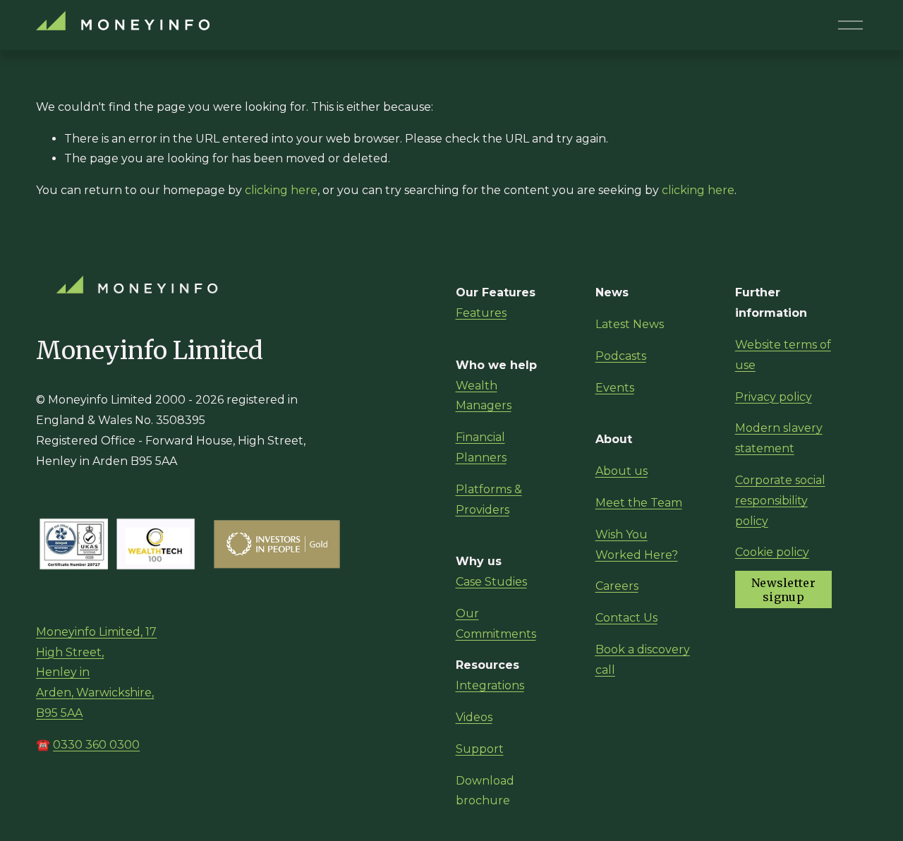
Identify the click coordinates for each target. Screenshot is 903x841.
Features (481, 313)
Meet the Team (638, 502)
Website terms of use (783, 355)
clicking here (281, 190)
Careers (616, 586)
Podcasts (620, 356)
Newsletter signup (783, 590)
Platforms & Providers (489, 499)
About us (621, 471)
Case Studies (491, 581)
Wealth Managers (483, 396)
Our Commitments (496, 624)
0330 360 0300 (96, 744)
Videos (474, 717)
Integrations (490, 685)
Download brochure (485, 791)
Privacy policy (773, 397)
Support (480, 749)
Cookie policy (772, 552)
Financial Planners (481, 447)
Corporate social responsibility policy (780, 500)
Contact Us (626, 617)
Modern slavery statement (779, 438)
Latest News (629, 324)
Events (614, 387)
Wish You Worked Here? (636, 545)
